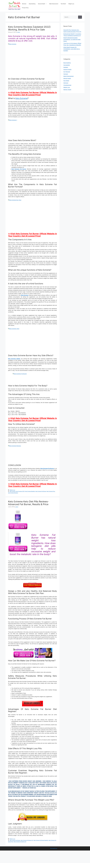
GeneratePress (53, 848)
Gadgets (65, 67)
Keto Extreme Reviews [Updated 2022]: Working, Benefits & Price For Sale (29, 28)
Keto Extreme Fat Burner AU (27, 840)
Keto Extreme (21, 98)
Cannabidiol (66, 65)
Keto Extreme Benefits (30, 491)
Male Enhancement (53, 3)
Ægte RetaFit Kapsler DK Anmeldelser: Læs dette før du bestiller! (71, 49)
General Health (41, 3)
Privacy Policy (25, 7)
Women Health (67, 89)
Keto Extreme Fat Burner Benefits (41, 840)
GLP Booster (66, 71)
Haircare (65, 74)
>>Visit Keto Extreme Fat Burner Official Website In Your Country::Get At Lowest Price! (32, 93)
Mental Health (67, 78)
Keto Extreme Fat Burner (18, 169)
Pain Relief (63, 3)
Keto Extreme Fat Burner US (20, 841)
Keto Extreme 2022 (20, 491)
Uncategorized (67, 85)
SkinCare (24, 3)
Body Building (32, 3)
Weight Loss (71, 3)
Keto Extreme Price (51, 491)
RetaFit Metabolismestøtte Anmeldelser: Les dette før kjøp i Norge (72, 39)
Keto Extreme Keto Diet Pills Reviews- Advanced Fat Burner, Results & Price (28, 503)
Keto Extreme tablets (14, 358)
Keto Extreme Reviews (13, 492)
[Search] (80, 17)
